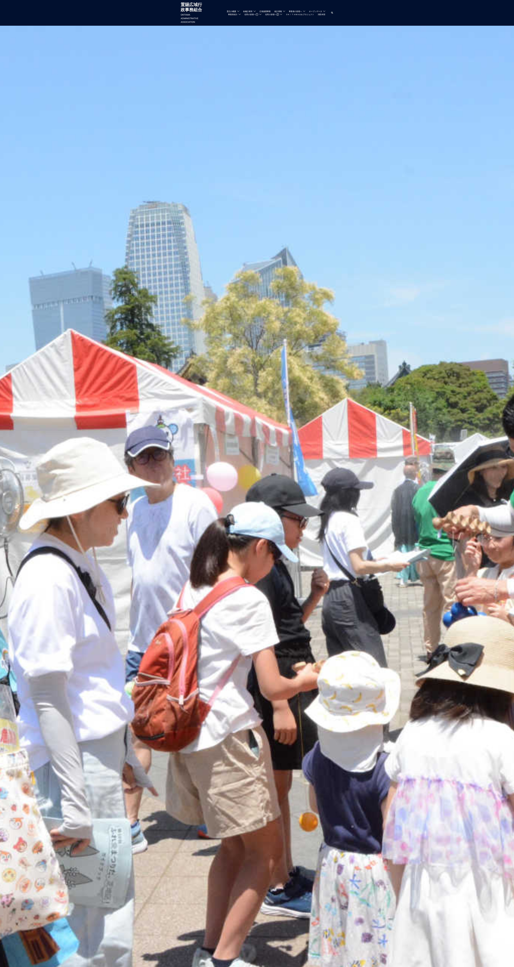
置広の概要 (231, 11)
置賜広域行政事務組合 (191, 7)
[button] (332, 13)
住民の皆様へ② (272, 14)
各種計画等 (247, 11)
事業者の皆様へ (295, 11)
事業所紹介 (232, 14)
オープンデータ (315, 11)
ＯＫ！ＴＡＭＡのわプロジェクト (300, 14)
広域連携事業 (265, 11)
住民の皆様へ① (251, 14)
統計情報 (278, 11)
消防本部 (321, 14)
